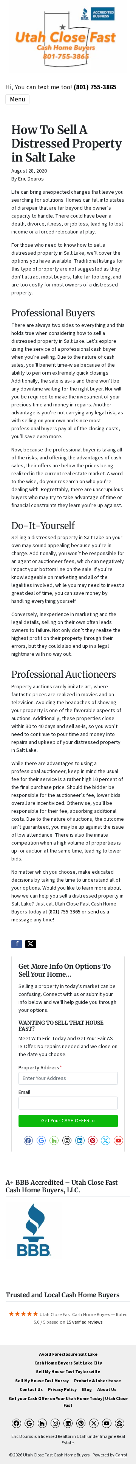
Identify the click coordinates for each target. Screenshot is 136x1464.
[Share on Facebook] (16, 944)
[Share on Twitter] (30, 944)
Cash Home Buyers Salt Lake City (68, 1363)
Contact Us (31, 1389)
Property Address (40, 1068)
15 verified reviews (84, 1322)
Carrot (121, 1455)
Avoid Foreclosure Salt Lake (68, 1354)
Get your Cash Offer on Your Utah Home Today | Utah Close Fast (68, 1402)
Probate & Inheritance (97, 1381)
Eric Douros (31, 179)
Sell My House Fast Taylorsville (68, 1372)
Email (24, 1092)
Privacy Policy (62, 1389)
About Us (106, 1389)
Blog (87, 1389)
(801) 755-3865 (95, 87)
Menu (17, 99)
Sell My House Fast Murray (42, 1381)
